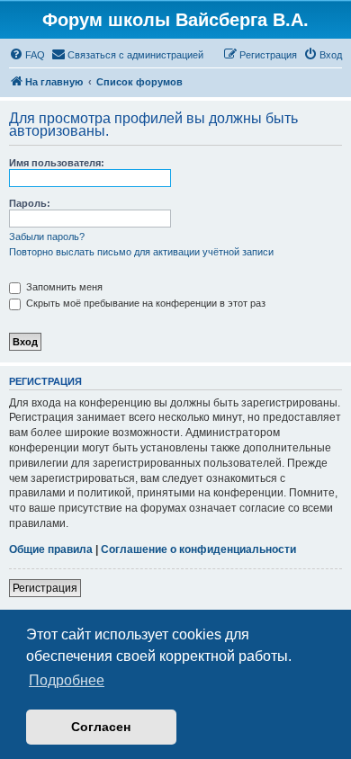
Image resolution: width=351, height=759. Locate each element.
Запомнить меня (63, 286)
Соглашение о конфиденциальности (198, 549)
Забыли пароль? (47, 236)
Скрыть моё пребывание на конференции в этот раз (144, 303)
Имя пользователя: (56, 162)
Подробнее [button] (66, 680)
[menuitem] (27, 55)
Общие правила (51, 549)
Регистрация (45, 588)
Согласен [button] (100, 726)
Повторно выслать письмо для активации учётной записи (141, 251)
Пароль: (29, 203)
